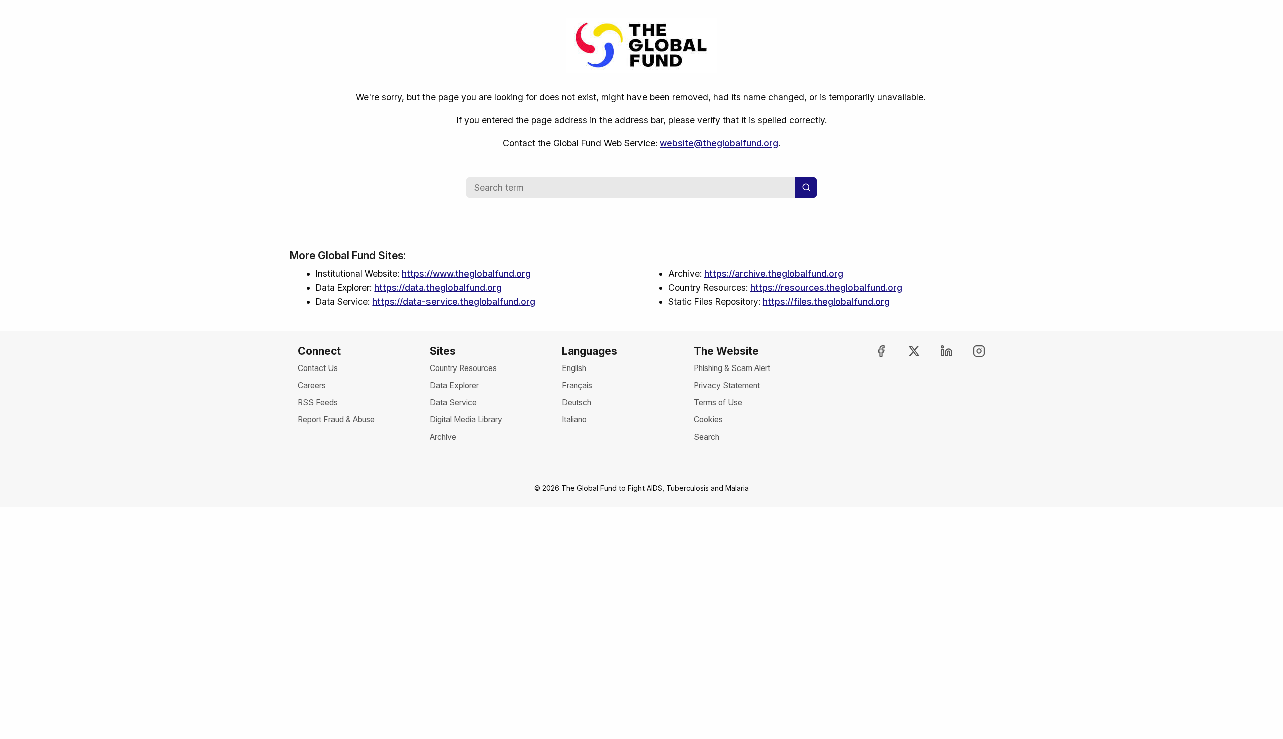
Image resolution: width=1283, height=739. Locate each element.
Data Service (453, 402)
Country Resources (463, 368)
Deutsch (576, 402)
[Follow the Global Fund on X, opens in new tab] (905, 351)
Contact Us (318, 368)
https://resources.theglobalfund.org (826, 287)
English (574, 368)
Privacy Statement (727, 385)
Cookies (708, 419)
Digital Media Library (466, 419)
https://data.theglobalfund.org (438, 287)
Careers (312, 385)
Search (706, 437)
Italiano (574, 419)
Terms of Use (718, 402)
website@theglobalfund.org (719, 143)
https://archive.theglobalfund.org (773, 273)
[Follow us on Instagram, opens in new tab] (970, 351)
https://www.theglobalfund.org (466, 273)
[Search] (806, 187)
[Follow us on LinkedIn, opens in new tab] (938, 351)
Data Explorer (454, 385)
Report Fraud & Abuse (336, 419)
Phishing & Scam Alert (732, 368)
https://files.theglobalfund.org (826, 301)
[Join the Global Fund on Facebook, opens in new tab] (872, 351)
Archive (443, 437)
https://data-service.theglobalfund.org (453, 301)
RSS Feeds (318, 402)
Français (577, 385)
